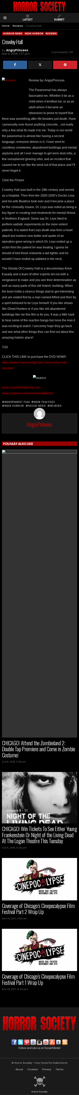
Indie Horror (14, 406)
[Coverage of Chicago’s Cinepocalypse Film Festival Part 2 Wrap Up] (39, 879)
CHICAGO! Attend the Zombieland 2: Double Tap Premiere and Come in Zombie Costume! (38, 749)
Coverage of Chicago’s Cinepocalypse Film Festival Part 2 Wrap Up (38, 909)
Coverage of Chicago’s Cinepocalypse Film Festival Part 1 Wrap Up (38, 979)
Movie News (37, 406)
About (19, 1069)
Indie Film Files (44, 402)
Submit (59, 19)
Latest (28, 19)
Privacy (46, 1069)
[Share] (15, 65)
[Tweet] (40, 65)
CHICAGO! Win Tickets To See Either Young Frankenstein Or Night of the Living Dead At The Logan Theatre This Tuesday (39, 835)
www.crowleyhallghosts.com (21, 387)
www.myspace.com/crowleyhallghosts (27, 393)
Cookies (32, 1069)
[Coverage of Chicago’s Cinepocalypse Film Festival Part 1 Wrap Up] (39, 950)
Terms (59, 1069)
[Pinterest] (65, 65)
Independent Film (17, 402)
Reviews (56, 406)
